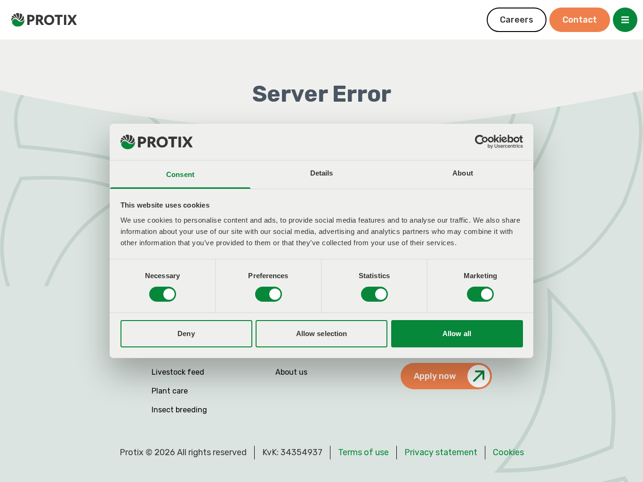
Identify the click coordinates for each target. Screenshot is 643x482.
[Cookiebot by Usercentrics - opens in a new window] (482, 142)
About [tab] (462, 173)
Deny (185, 333)
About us (291, 372)
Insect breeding (179, 409)
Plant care (170, 390)
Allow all (456, 333)
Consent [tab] (180, 174)
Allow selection (321, 333)
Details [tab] (321, 173)
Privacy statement (440, 452)
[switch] (268, 294)
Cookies (508, 452)
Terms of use (363, 452)
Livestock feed (178, 372)
